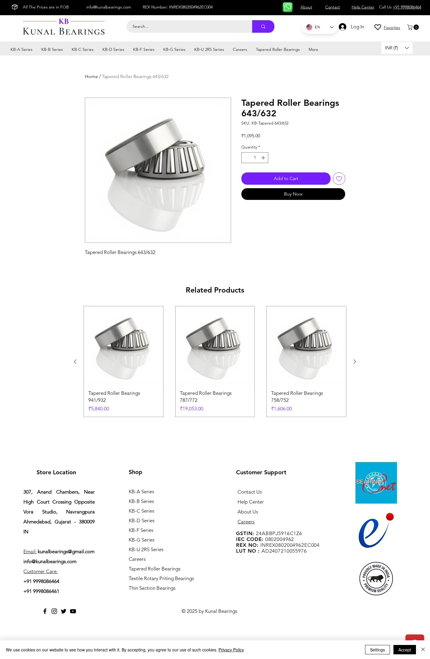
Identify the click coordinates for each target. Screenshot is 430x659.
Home (91, 76)
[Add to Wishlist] (339, 178)
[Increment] (263, 158)
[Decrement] (246, 158)
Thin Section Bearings (152, 588)
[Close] (422, 649)
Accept (404, 650)
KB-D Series (141, 520)
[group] (215, 362)
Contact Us (250, 492)
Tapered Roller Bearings (154, 569)
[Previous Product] (75, 361)
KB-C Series (141, 511)
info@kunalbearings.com (108, 7)
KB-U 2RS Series (146, 549)
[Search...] (263, 26)
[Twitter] (63, 611)
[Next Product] (354, 361)
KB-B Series (141, 501)
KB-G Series (141, 540)
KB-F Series (141, 530)
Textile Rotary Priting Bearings (161, 578)
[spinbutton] (255, 158)
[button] (413, 27)
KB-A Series (141, 491)
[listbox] (397, 48)
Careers (137, 559)
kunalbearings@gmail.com (66, 551)
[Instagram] (54, 611)
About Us (248, 512)
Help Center (251, 502)
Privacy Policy (231, 650)
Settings (377, 650)
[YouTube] (73, 611)
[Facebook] (45, 611)
